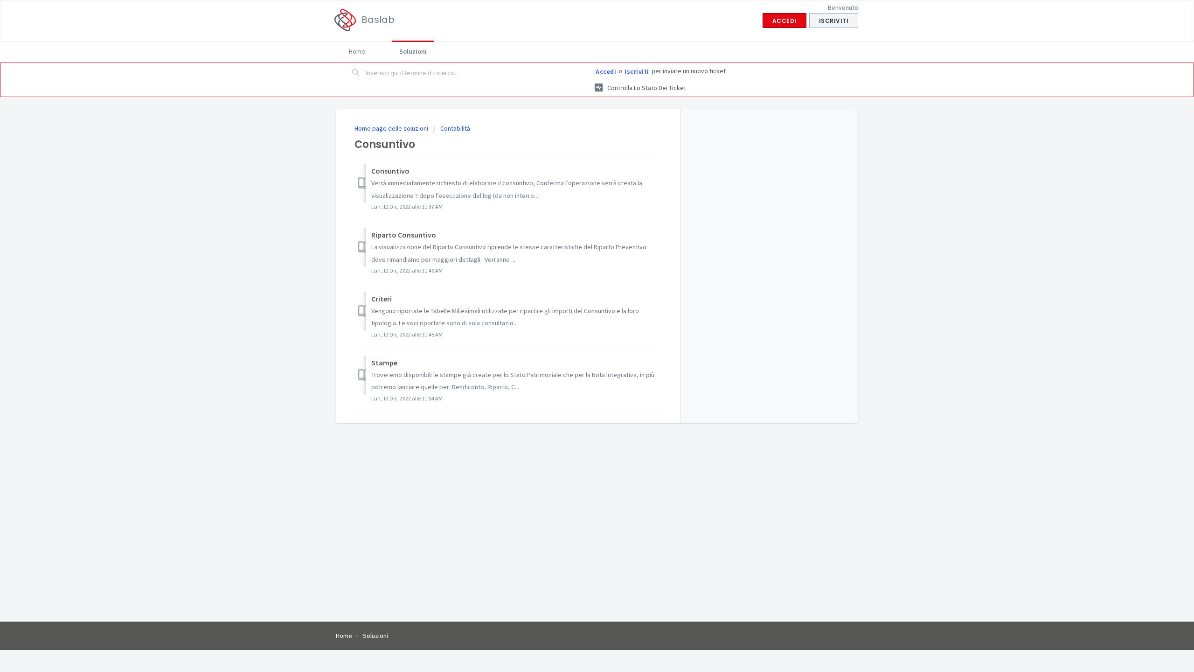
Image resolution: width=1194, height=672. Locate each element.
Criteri (381, 298)
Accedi (606, 71)
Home (357, 51)
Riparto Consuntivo (403, 234)
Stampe (384, 362)
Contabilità (455, 128)
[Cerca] (356, 73)
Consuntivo (390, 170)
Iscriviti (637, 71)
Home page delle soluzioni (392, 128)
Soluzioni (413, 51)
